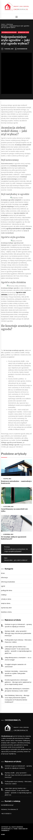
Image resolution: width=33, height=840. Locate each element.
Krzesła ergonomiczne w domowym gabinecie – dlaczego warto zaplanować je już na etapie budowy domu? (18, 682)
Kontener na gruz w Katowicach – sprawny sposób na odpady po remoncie (18, 625)
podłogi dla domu (6, 590)
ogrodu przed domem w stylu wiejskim (18, 228)
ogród (3, 586)
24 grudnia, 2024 (8, 534)
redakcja (3, 595)
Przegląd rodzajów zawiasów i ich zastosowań (15, 665)
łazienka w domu (6, 612)
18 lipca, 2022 (7, 478)
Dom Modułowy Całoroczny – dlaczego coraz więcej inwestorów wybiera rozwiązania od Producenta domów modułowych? (17, 698)
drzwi (3, 573)
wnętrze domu (5, 603)
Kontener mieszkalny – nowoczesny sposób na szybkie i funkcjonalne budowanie (16, 673)
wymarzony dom (23, 32)
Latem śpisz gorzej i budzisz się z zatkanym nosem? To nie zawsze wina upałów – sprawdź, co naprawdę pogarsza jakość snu (18, 650)
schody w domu (6, 599)
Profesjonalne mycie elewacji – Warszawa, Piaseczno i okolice (18, 641)
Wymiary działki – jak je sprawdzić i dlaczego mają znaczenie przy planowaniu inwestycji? (18, 633)
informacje (4, 577)
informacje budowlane (9, 32)
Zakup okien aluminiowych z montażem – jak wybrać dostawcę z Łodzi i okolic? (17, 690)
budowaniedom (22, 49)
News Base (22, 829)
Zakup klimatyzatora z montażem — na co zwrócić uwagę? (18, 659)
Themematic (5, 830)
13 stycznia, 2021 (8, 506)
